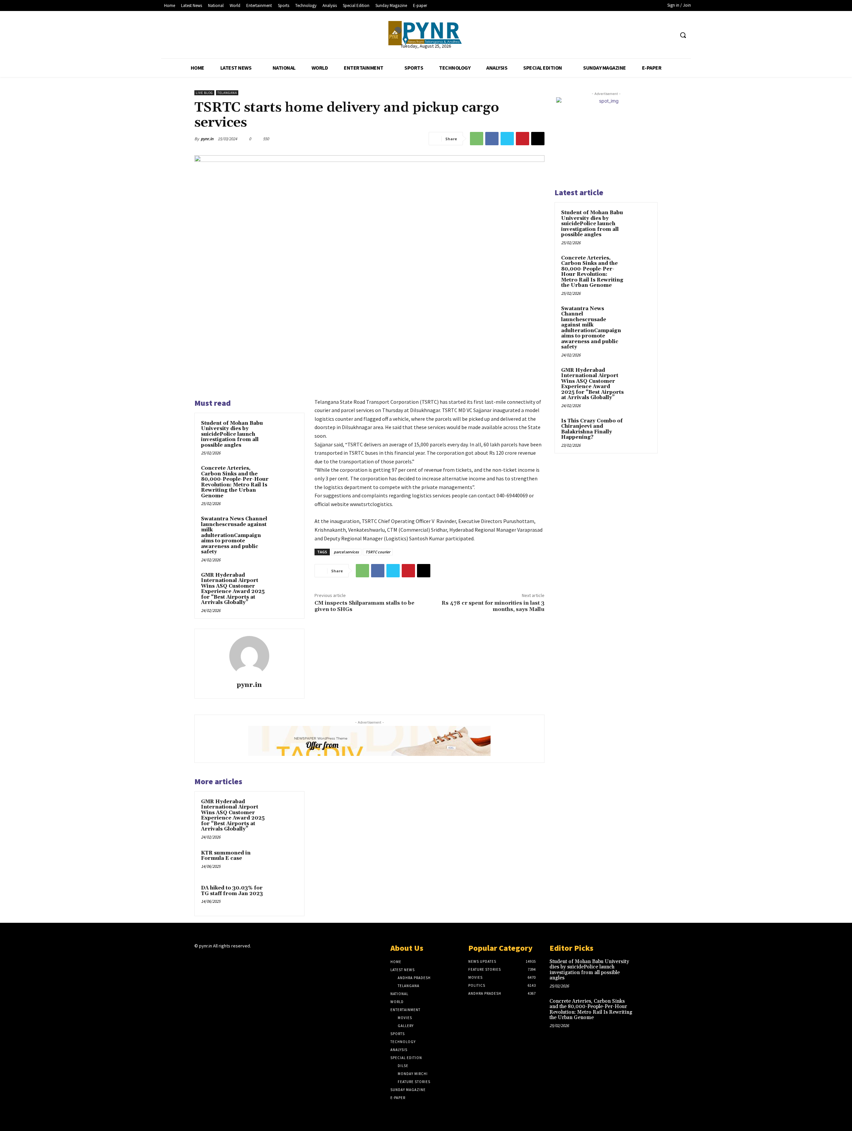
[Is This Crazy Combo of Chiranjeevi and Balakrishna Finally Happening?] (639, 428)
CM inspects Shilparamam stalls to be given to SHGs (364, 606)
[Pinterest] (522, 138)
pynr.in (207, 139)
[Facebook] (643, 35)
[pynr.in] (249, 656)
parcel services (346, 551)
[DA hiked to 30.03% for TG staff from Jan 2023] (285, 896)
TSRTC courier (377, 551)
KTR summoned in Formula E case (226, 856)
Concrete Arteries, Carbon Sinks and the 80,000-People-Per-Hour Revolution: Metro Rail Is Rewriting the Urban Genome (235, 482)
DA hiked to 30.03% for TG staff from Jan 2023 (232, 891)
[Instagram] (210, 959)
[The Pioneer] (426, 33)
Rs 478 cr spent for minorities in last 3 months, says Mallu (493, 606)
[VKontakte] (234, 959)
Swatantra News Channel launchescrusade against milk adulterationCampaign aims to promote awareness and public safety (234, 535)
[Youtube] (668, 35)
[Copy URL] (537, 138)
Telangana (227, 93)
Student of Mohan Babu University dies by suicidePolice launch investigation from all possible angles (232, 434)
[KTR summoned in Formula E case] (285, 861)
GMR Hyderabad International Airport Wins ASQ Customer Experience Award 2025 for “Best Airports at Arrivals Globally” (233, 589)
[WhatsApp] (476, 138)
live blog (204, 93)
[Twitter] (656, 35)
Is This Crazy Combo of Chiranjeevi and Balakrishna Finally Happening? (592, 429)
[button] (683, 35)
